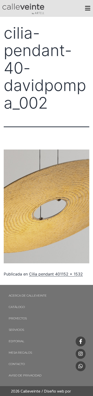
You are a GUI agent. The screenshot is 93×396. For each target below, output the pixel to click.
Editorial (16, 341)
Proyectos (18, 318)
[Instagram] (81, 354)
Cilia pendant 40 (44, 274)
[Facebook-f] (81, 341)
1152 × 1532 (71, 274)
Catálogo (17, 307)
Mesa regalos (20, 352)
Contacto (17, 364)
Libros (76, 391)
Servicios (16, 330)
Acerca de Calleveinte (28, 295)
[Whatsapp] (81, 366)
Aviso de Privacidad (25, 375)
